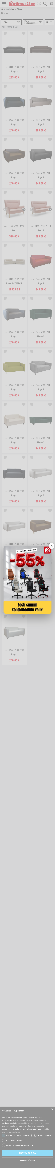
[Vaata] (27, 580)
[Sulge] (51, 546)
